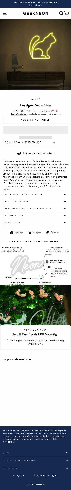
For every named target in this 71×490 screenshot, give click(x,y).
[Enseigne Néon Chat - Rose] (24, 407)
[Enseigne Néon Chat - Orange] (9, 410)
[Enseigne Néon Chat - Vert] (5, 410)
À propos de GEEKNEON (19, 461)
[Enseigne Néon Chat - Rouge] (13, 410)
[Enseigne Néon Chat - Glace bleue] (9, 407)
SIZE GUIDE (12, 222)
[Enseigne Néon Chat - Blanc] (20, 407)
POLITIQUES (11, 468)
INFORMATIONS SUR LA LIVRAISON (28, 208)
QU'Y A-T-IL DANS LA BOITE (24, 194)
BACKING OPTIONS (17, 201)
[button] (35, 130)
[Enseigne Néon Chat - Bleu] (5, 407)
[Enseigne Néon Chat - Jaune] (13, 407)
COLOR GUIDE (14, 215)
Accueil (35, 99)
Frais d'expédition (19, 114)
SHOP (6, 453)
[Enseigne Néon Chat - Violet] (17, 407)
